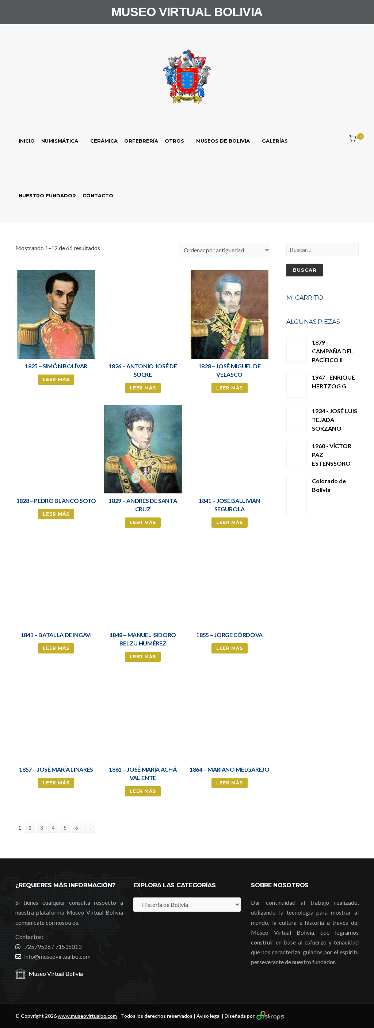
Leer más (56, 379)
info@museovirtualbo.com (57, 956)
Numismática (59, 141)
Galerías (275, 141)
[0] (351, 138)
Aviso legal (208, 1016)
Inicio (27, 141)
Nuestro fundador (47, 195)
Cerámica (104, 141)
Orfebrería (141, 141)
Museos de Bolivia (223, 141)
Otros (174, 141)
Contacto (98, 195)
